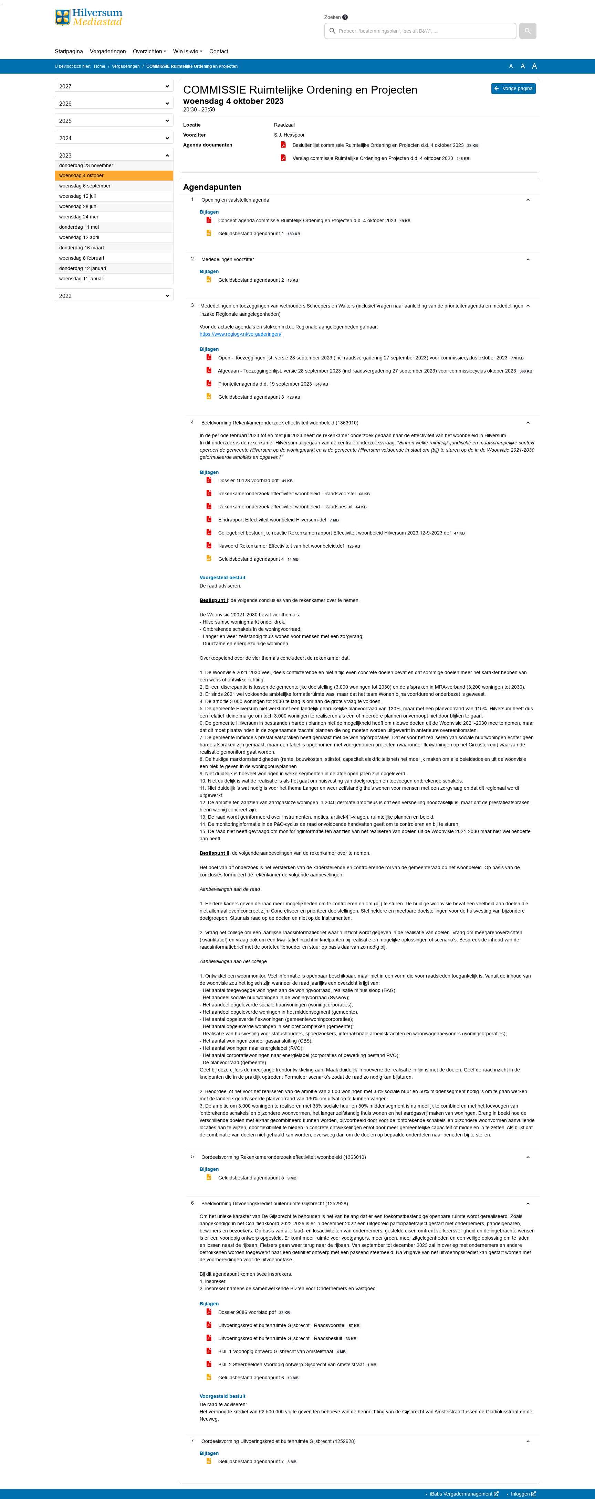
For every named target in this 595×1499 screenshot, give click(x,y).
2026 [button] (65, 104)
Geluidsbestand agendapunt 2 (257, 280)
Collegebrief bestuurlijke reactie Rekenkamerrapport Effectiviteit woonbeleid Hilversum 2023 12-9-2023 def (341, 533)
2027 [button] (65, 86)
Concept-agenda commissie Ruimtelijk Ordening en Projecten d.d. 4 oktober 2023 (313, 220)
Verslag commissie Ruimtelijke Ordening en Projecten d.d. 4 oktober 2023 (380, 158)
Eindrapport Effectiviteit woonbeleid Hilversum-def (278, 519)
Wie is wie (185, 51)
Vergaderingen (108, 51)
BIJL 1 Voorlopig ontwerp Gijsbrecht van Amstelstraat (281, 1351)
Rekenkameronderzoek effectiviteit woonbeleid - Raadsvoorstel (293, 493)
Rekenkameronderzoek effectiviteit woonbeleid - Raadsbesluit (292, 506)
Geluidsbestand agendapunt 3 (258, 397)
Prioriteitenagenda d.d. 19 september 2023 (272, 384)
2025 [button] (65, 121)
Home (99, 66)
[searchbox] (420, 31)
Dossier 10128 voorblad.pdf (255, 480)
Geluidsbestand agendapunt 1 (258, 233)
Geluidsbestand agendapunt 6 (258, 1377)
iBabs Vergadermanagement (461, 1494)
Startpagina (69, 51)
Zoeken (332, 17)
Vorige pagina (517, 88)
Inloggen (520, 1494)
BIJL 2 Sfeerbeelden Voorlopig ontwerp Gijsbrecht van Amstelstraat (296, 1364)
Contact (218, 51)
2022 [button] (65, 296)
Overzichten (147, 51)
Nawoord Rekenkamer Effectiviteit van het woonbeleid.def (288, 546)
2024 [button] (65, 138)
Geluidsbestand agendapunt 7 (256, 1461)
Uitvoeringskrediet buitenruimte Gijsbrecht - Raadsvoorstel (288, 1325)
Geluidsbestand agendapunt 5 (256, 1177)
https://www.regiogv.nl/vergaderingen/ (240, 334)
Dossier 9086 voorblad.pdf (253, 1312)
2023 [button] (65, 156)
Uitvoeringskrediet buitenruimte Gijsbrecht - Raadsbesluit (286, 1338)
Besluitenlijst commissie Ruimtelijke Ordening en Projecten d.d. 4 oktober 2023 (384, 145)
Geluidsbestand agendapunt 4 (258, 559)
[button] (527, 31)
